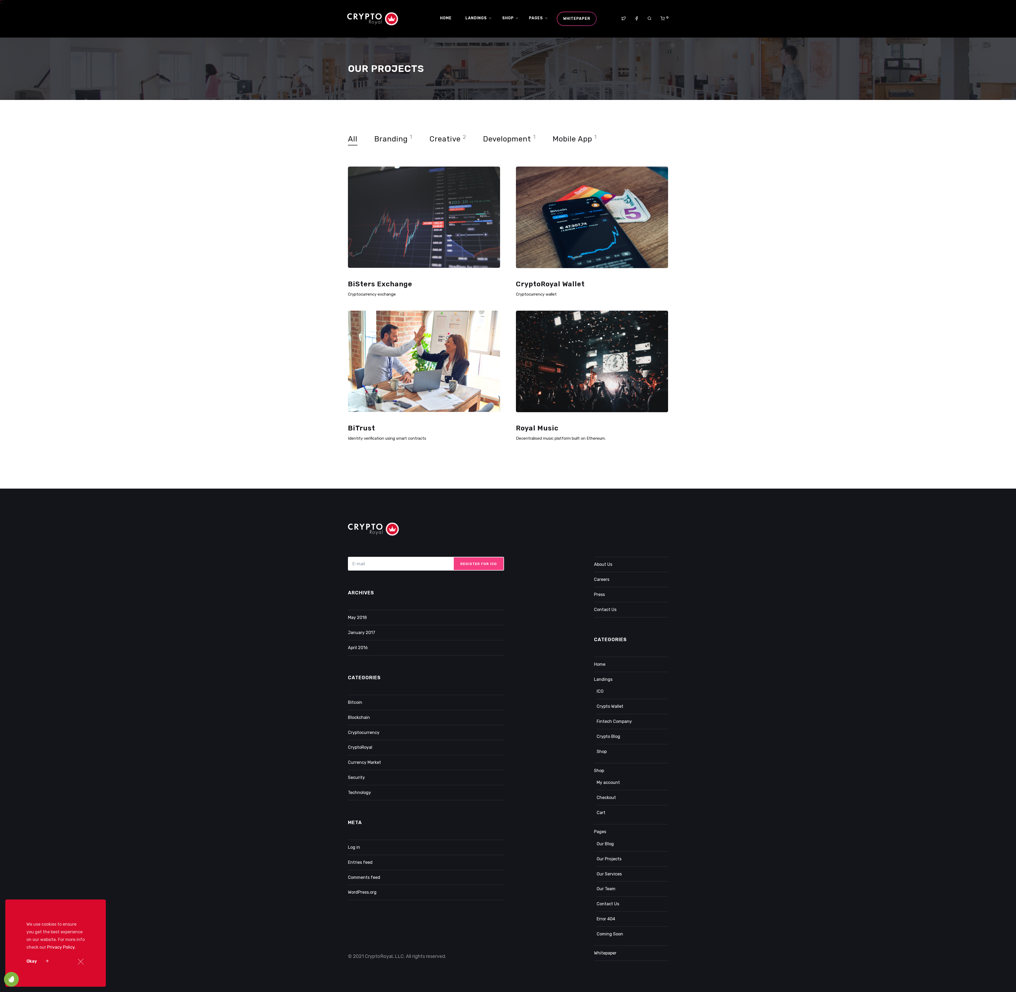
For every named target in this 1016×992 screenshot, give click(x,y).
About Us (603, 564)
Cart (601, 812)
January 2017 (361, 632)
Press (599, 594)
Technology (359, 792)
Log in (354, 847)
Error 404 (606, 918)
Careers (601, 579)
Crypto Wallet (610, 706)
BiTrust (361, 428)
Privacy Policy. (61, 947)
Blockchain (359, 717)
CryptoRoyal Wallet (550, 284)
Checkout (606, 797)
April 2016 (358, 647)
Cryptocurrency (363, 732)
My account (608, 782)
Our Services (609, 873)
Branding (391, 139)
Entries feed (360, 862)
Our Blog (605, 843)
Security (356, 777)
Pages (600, 831)
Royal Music (537, 428)
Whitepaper (605, 953)
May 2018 (357, 617)
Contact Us (605, 609)
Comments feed (364, 877)
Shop (602, 751)
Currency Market (364, 762)
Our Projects (609, 858)
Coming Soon (610, 933)
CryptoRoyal (360, 747)
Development (507, 139)
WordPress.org (362, 892)
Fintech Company (614, 721)
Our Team (606, 888)
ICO (600, 691)
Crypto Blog (608, 736)
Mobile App (572, 139)
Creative (445, 139)
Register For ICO (478, 564)
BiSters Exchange (380, 284)
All (352, 139)
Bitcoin (355, 702)
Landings (603, 679)
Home (599, 664)
